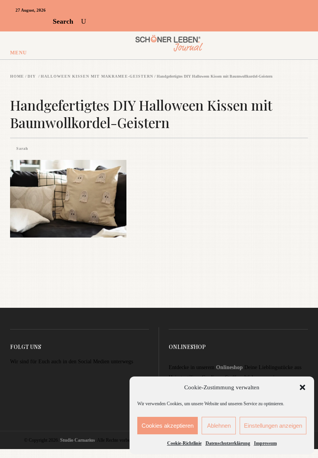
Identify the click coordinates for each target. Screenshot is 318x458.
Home (17, 76)
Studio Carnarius (77, 440)
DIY (32, 76)
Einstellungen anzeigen (273, 425)
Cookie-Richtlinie (184, 443)
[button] (302, 387)
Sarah (22, 148)
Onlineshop (229, 367)
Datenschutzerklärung (228, 443)
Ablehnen (219, 425)
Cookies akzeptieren (168, 425)
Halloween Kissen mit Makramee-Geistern (97, 76)
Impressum (265, 443)
